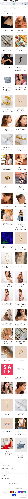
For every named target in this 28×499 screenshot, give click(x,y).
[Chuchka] (14, 3)
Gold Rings (7, 181)
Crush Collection (7, 104)
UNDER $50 (7, 427)
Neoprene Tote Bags (7, 317)
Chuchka (11, 488)
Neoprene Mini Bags (7, 298)
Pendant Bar (21, 336)
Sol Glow (7, 389)
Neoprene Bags (21, 279)
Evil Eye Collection (7, 143)
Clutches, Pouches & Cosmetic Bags (7, 83)
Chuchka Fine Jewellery (21, 63)
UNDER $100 (7, 407)
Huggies (7, 199)
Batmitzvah (7, 24)
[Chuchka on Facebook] (10, 483)
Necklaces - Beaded (7, 279)
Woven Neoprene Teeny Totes (7, 448)
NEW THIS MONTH (7, 336)
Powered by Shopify (18, 488)
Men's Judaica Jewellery (21, 241)
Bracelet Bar (21, 43)
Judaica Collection (7, 219)
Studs (21, 389)
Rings (21, 354)
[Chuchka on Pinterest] (12, 483)
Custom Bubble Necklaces (21, 104)
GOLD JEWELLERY (7, 162)
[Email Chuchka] (18, 483)
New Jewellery (21, 317)
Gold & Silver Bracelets (21, 143)
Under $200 (21, 407)
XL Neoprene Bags (21, 448)
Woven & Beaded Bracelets (21, 427)
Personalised (7, 354)
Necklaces (21, 260)
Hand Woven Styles (21, 181)
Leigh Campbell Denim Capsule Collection (21, 219)
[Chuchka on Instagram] (15, 483)
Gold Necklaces (21, 162)
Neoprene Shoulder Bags (21, 298)
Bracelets (7, 63)
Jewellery (21, 199)
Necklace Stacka (7, 260)
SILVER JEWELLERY (21, 372)
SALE (7, 372)
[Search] (22, 3)
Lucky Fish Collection (7, 241)
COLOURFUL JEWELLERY (21, 83)
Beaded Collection (21, 24)
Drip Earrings (7, 123)
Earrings (21, 123)
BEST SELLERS (7, 43)
